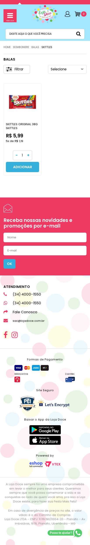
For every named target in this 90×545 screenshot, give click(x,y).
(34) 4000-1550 (27, 294)
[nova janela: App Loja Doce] (45, 429)
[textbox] (45, 34)
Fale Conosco (25, 312)
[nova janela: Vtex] (53, 464)
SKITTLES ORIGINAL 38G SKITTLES (22, 126)
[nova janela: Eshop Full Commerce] (36, 464)
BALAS (35, 47)
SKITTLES (47, 47)
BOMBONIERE (21, 47)
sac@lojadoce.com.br (29, 321)
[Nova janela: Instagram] (15, 335)
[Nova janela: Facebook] (5, 335)
